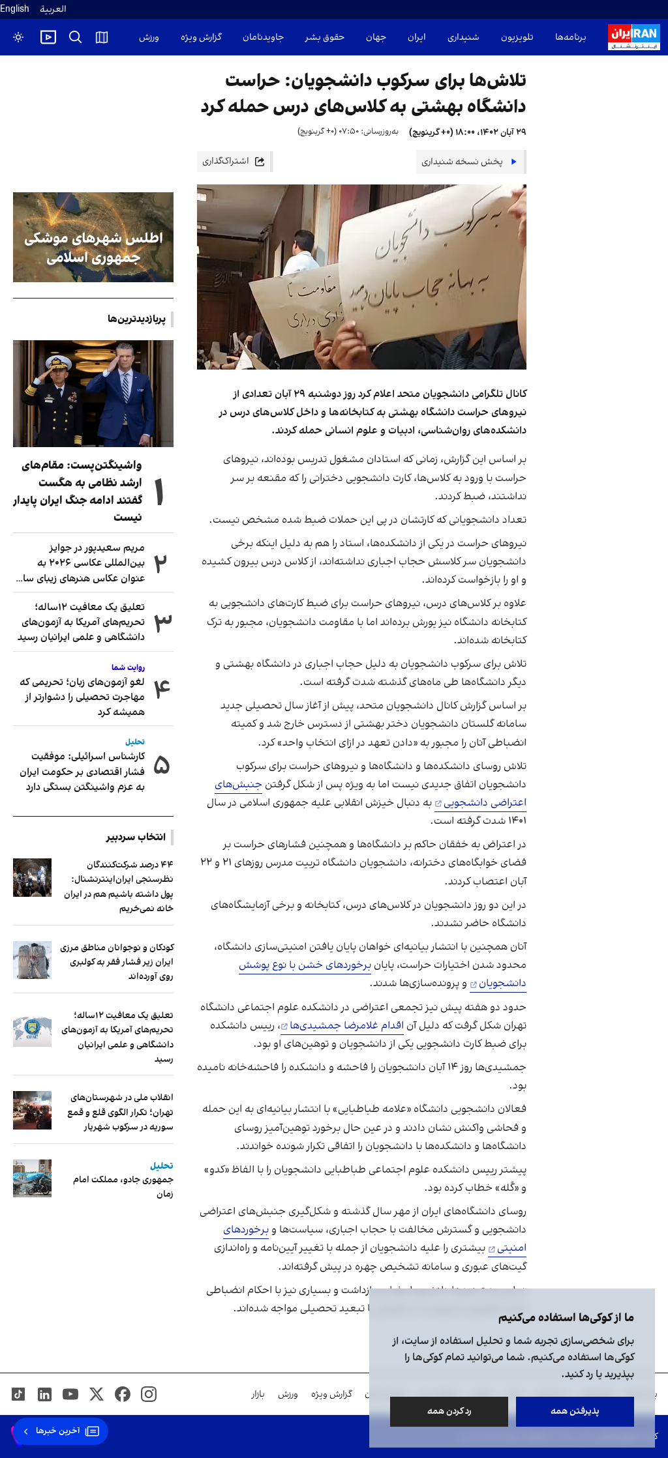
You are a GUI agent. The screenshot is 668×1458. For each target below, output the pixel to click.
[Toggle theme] (18, 37)
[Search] (76, 37)
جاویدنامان (263, 37)
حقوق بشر (324, 37)
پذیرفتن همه (575, 1411)
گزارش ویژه (201, 37)
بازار (258, 1394)
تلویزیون (517, 37)
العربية (53, 9)
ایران (417, 37)
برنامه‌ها (570, 37)
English (14, 9)
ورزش (149, 37)
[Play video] (48, 37)
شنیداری (463, 37)
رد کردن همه (449, 1411)
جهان (376, 37)
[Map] (101, 37)
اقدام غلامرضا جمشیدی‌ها (347, 1026)
